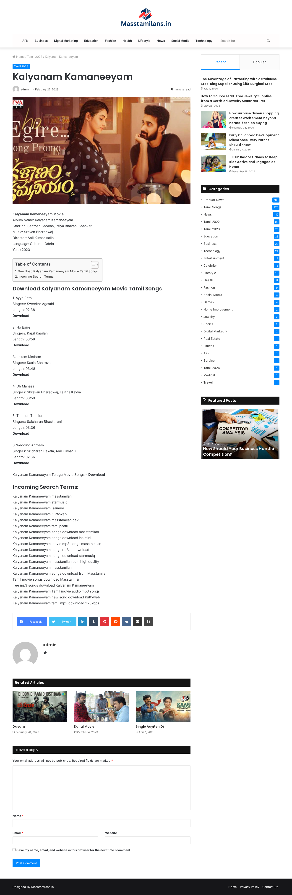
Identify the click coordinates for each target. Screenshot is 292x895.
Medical (209, 375)
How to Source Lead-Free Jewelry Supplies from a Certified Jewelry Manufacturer (236, 98)
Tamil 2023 (34, 56)
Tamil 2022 (211, 222)
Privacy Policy (249, 887)
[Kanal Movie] (101, 706)
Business (41, 40)
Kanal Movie (84, 726)
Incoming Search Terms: (36, 276)
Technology (204, 40)
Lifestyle (144, 40)
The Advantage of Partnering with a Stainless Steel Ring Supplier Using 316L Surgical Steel (239, 81)
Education (91, 40)
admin (25, 89)
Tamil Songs (212, 207)
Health (127, 40)
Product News (213, 200)
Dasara (19, 726)
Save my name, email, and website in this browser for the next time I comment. (73, 850)
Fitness (208, 346)
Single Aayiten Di (150, 726)
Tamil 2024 (211, 368)
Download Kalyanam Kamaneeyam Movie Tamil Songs (58, 271)
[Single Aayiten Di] (163, 706)
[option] (240, 434)
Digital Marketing (66, 40)
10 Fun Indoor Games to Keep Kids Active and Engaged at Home (253, 162)
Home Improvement (218, 309)
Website (111, 833)
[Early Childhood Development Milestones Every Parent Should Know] (213, 141)
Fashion (110, 40)
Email (18, 833)
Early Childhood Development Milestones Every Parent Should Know (254, 140)
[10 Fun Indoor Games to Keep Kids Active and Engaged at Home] (213, 163)
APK (25, 40)
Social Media (180, 40)
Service (209, 360)
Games (208, 302)
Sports (208, 324)
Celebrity (210, 265)
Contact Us (270, 887)
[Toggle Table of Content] (92, 265)
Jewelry (209, 317)
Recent (220, 62)
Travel (208, 382)
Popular (259, 62)
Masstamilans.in (42, 887)
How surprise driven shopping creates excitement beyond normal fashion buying (254, 118)
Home (20, 56)
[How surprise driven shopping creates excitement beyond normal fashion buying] (213, 119)
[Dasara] (40, 706)
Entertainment (213, 258)
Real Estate (211, 338)
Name (18, 816)
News (161, 40)
